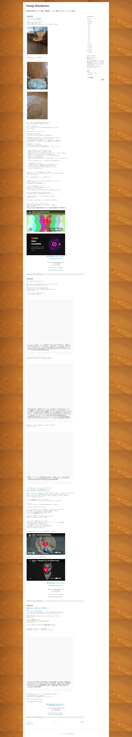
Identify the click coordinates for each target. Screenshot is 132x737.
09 (88, 29)
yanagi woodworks (33, 352)
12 (88, 24)
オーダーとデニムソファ (35, 281)
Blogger (72, 733)
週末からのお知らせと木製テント (38, 608)
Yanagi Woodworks (37, 5)
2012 (89, 52)
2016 (89, 46)
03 (88, 39)
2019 (89, 21)
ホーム (56, 721)
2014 (89, 49)
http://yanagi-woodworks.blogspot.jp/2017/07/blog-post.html (38, 490)
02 (88, 40)
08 (88, 31)
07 (88, 32)
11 (88, 26)
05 (88, 35)
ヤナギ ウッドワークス (92, 57)
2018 (89, 23)
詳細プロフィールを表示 (91, 67)
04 (88, 37)
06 (88, 34)
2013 (89, 50)
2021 (89, 18)
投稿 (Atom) (31, 723)
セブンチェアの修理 (34, 19)
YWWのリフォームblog (92, 72)
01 (88, 42)
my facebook (90, 74)
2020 (89, 20)
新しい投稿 (29, 721)
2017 (89, 44)
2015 (89, 47)
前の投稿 (82, 721)
